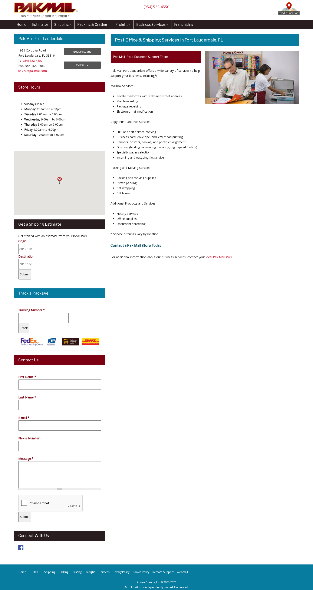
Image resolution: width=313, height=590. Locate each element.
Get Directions (82, 51)
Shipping (61, 25)
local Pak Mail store (219, 257)
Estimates (40, 25)
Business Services (151, 25)
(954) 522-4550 (156, 6)
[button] (59, 180)
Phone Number (28, 438)
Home (21, 25)
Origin (22, 241)
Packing (63, 572)
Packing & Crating (92, 25)
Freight (122, 25)
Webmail (182, 572)
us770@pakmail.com (32, 71)
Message (25, 459)
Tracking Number (31, 310)
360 (35, 572)
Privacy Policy (121, 572)
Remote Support (163, 572)
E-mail (23, 418)
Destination (26, 256)
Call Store (82, 65)
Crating (77, 572)
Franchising (183, 25)
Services (104, 572)
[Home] (47, 17)
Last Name (27, 397)
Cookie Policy (141, 572)
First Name (27, 377)
